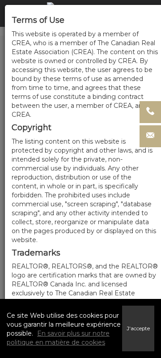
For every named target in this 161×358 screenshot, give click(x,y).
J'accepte (138, 328)
